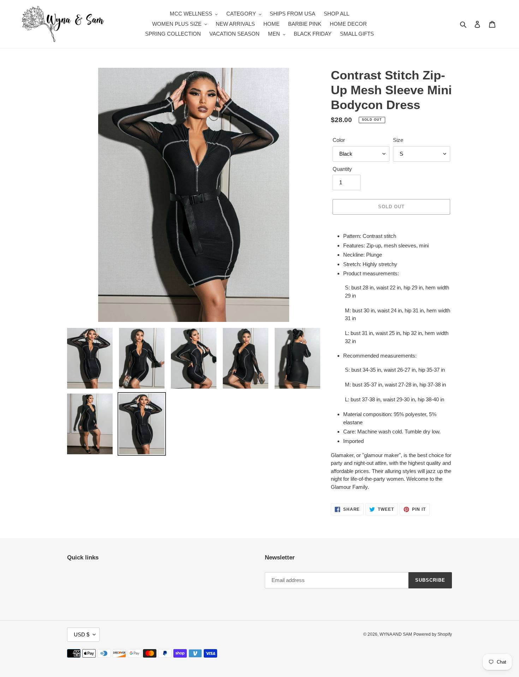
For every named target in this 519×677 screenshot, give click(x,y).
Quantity (342, 169)
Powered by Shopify (432, 634)
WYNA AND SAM (396, 634)
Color (339, 140)
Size (398, 140)
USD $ (81, 634)
